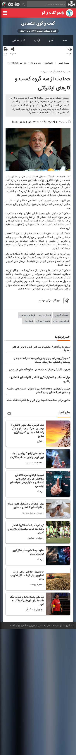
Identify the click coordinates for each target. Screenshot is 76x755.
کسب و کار (35, 63)
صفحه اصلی (64, 63)
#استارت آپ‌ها (45, 315)
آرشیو (37, 41)
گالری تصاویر (18, 41)
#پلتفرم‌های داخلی (27, 315)
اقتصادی (49, 63)
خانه (65, 41)
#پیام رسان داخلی (61, 321)
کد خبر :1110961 (17, 63)
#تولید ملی (28, 321)
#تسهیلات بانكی (43, 321)
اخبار (51, 41)
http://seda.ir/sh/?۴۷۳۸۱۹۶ (27, 122)
